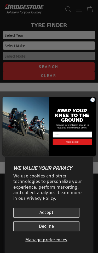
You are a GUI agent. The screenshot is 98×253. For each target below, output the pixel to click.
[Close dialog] (92, 100)
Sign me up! (72, 141)
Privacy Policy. (41, 198)
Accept (46, 212)
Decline (46, 226)
